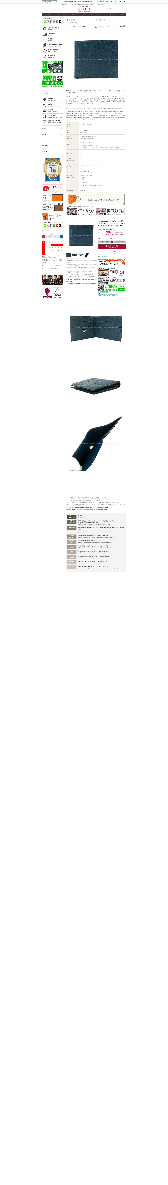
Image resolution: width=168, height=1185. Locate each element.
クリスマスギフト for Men (72, 22)
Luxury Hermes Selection (100, 19)
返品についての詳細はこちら (104, 256)
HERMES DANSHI (70, 20)
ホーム (67, 17)
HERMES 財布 (69, 19)
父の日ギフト (98, 20)
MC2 (75, 19)
